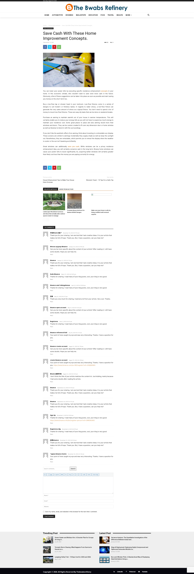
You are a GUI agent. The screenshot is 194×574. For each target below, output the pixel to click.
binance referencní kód (58, 332)
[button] (148, 15)
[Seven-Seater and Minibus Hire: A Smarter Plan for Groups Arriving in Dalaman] (48, 540)
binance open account (58, 307)
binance (53, 260)
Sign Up (53, 415)
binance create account (58, 346)
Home (45, 25)
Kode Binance (55, 274)
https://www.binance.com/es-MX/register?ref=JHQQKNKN (74, 365)
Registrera (54, 321)
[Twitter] (50, 47)
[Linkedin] (114, 571)
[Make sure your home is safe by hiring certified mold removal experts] (102, 201)
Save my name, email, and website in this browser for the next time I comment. (71, 511)
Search (73, 468)
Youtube (144, 571)
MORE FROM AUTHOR (66, 189)
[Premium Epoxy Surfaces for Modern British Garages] (78, 201)
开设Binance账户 (56, 233)
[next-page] (47, 220)
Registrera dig (55, 429)
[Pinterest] (54, 47)
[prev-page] (44, 220)
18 (112, 42)
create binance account (58, 360)
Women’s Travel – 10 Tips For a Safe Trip (99, 180)
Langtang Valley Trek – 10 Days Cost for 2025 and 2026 (73, 557)
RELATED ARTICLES (50, 189)
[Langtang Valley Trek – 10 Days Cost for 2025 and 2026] (48, 559)
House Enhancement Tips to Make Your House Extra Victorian (58, 181)
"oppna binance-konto (58, 454)
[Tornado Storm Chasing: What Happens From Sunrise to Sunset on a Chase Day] (47, 549)
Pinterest (132, 571)
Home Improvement (54, 25)
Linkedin (120, 571)
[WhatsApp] (59, 47)
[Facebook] (45, 47)
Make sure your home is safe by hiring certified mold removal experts (100, 212)
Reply (51, 240)
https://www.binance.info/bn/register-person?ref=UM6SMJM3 (72, 420)
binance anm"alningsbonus (60, 285)
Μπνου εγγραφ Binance (58, 247)
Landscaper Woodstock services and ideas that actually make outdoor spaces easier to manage (54, 214)
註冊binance (54, 440)
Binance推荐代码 (56, 374)
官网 (51, 296)
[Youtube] (139, 571)
